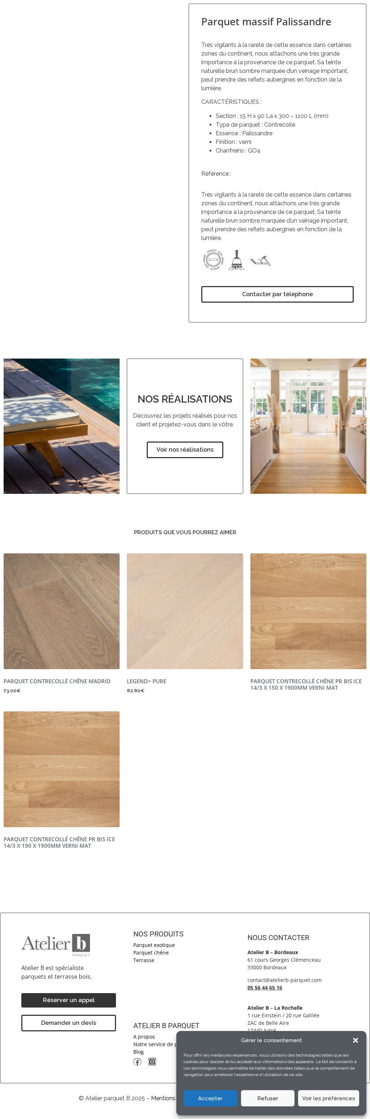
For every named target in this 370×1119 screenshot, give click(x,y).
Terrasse (143, 960)
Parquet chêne (151, 952)
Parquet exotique (154, 945)
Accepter (210, 1098)
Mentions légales (173, 1098)
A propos (144, 1036)
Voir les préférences (328, 1098)
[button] (355, 1040)
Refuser (267, 1098)
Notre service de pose (159, 1044)
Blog (138, 1051)
